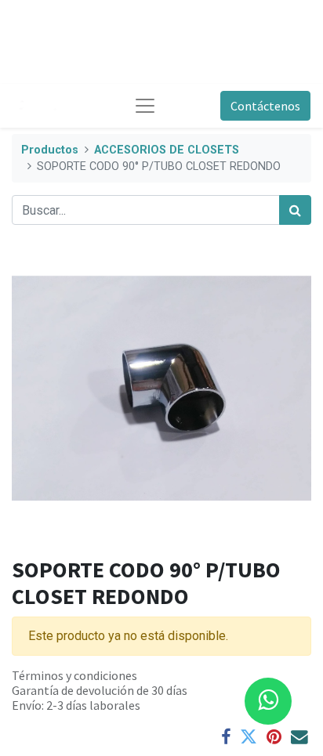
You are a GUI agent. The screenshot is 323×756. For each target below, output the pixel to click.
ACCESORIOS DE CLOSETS (166, 150)
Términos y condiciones (74, 675)
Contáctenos (265, 106)
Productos (49, 150)
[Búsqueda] (295, 210)
